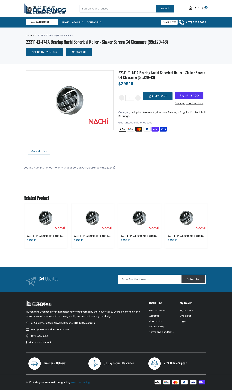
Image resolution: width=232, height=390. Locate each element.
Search (165, 8)
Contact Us (94, 22)
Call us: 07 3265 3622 (44, 52)
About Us (77, 22)
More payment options (189, 103)
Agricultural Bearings (166, 112)
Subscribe (193, 279)
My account (186, 310)
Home (65, 22)
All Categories (40, 22)
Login (183, 321)
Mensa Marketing (80, 382)
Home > (30, 35)
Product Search (157, 310)
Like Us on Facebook (40, 342)
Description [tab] (39, 151)
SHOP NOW (169, 22)
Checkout (185, 315)
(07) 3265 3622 (39, 336)
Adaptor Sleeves (141, 112)
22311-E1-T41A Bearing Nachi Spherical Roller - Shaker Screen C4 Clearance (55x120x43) (161, 75)
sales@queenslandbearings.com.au (50, 329)
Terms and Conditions (161, 332)
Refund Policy (156, 326)
